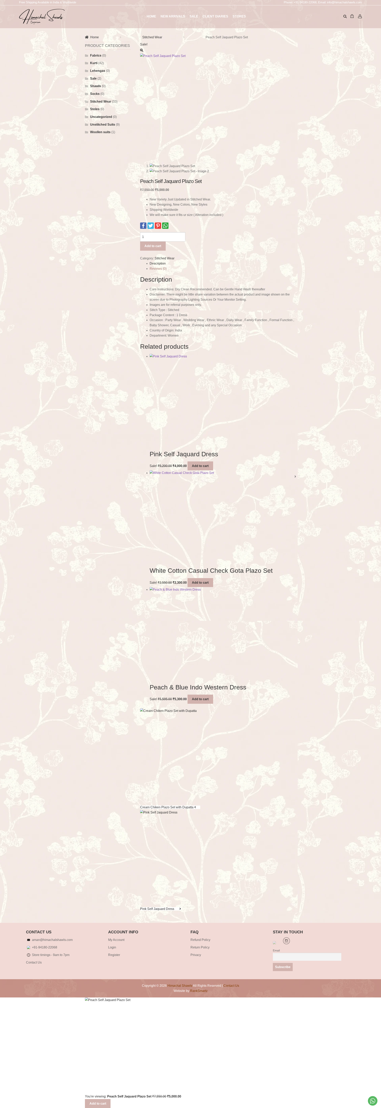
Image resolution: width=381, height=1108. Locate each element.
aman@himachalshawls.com (52, 939)
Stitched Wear (152, 37)
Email (276, 950)
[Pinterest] (158, 225)
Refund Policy (200, 939)
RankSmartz (199, 990)
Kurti (93, 63)
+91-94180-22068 (305, 2)
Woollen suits (100, 132)
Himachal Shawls (179, 985)
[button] (218, 50)
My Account (116, 939)
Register (114, 955)
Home (94, 37)
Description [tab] (158, 263)
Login (112, 947)
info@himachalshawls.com (344, 2)
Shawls (95, 86)
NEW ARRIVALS (173, 16)
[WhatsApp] (165, 225)
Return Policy (200, 947)
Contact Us (34, 962)
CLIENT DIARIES (215, 16)
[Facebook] (143, 225)
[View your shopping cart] (352, 16)
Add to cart (152, 246)
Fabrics (95, 55)
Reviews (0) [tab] (158, 268)
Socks (95, 93)
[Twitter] (150, 225)
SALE (194, 16)
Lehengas (97, 70)
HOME (151, 16)
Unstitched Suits (102, 124)
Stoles (95, 109)
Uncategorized (101, 116)
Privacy (195, 955)
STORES (239, 16)
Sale (93, 78)
